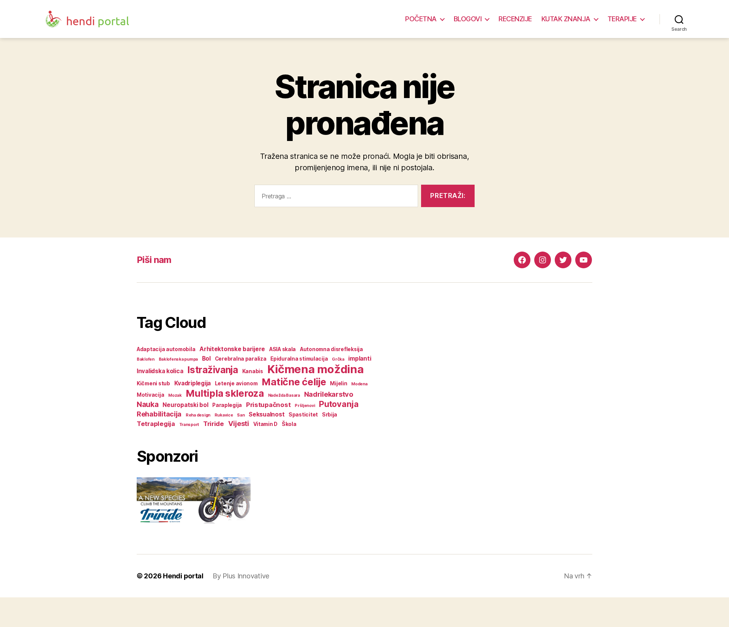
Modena (359, 384)
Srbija (329, 415)
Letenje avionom (236, 383)
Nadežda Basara (284, 395)
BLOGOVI (468, 19)
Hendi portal (183, 576)
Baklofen (146, 359)
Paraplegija (227, 405)
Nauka (148, 404)
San (241, 415)
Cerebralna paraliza (241, 359)
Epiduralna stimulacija (299, 359)
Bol (206, 358)
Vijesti (238, 423)
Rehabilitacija (159, 414)
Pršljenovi (305, 405)
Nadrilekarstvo (328, 394)
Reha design (198, 415)
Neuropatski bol (185, 404)
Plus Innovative (245, 576)
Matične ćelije (294, 382)
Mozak (175, 395)
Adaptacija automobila (166, 349)
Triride (213, 424)
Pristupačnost (268, 404)
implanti (359, 358)
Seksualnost (266, 414)
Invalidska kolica (160, 371)
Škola (289, 424)
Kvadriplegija (192, 383)
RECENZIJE (515, 19)
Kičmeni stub (153, 383)
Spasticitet (303, 415)
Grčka (338, 359)
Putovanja (339, 404)
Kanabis (252, 371)
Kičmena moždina (315, 369)
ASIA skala (282, 349)
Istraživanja (212, 369)
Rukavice (224, 415)
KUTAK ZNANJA (565, 19)
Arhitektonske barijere (232, 349)
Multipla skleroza (225, 393)
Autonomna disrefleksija (331, 349)
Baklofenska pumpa (178, 359)
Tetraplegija (156, 424)
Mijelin (338, 383)
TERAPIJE (622, 19)
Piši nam (154, 259)
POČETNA (421, 19)
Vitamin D (265, 424)
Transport (189, 424)
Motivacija (150, 395)
